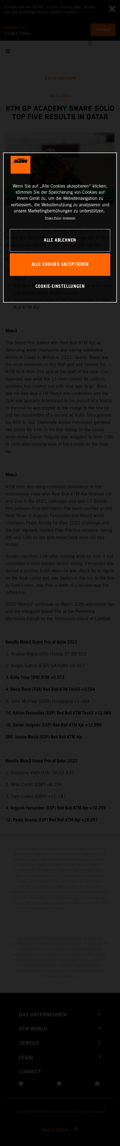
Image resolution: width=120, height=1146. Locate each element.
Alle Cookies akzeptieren (60, 264)
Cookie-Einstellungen (60, 286)
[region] (60, 227)
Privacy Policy (53, 217)
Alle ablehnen (60, 240)
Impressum (69, 217)
